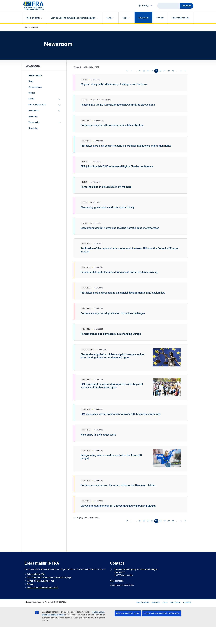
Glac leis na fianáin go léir (127, 613)
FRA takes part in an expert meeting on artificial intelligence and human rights (126, 145)
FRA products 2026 (37, 104)
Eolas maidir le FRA (180, 18)
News (31, 81)
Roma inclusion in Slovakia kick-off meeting (106, 186)
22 (144, 71)
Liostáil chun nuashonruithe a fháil (42, 587)
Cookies (165, 602)
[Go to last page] (185, 71)
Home (27, 27)
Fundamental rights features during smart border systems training (119, 272)
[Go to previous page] (132, 71)
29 (173, 71)
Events (31, 99)
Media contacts (35, 75)
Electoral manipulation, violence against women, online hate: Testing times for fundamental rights (112, 356)
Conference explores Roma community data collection (112, 125)
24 (152, 71)
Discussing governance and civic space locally (107, 207)
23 (148, 71)
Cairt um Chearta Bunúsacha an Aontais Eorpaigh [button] (73, 18)
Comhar (160, 18)
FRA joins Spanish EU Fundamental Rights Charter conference (117, 166)
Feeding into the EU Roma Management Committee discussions (118, 104)
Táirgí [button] (109, 18)
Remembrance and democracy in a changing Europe (111, 333)
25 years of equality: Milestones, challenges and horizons (114, 84)
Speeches (32, 116)
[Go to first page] (128, 71)
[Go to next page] (181, 71)
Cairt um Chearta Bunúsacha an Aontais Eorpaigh (49, 577)
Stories (31, 93)
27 (165, 71)
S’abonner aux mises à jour (122, 585)
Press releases (35, 87)
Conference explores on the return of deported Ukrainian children (118, 485)
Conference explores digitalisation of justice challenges (113, 313)
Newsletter (33, 128)
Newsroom (143, 18)
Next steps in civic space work (98, 434)
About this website (142, 602)
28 (169, 71)
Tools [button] (125, 18)
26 (161, 71)
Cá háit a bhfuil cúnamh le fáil (40, 581)
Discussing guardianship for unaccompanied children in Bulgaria (118, 505)
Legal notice (156, 602)
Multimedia (33, 110)
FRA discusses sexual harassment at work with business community (121, 414)
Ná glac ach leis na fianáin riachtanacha (161, 613)
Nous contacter (116, 581)
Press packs (33, 122)
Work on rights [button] (33, 18)
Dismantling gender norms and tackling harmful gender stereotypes (120, 227)
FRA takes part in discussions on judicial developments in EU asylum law (123, 292)
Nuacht (30, 584)
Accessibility (187, 602)
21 (140, 71)
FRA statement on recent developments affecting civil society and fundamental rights (112, 386)
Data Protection (175, 602)
